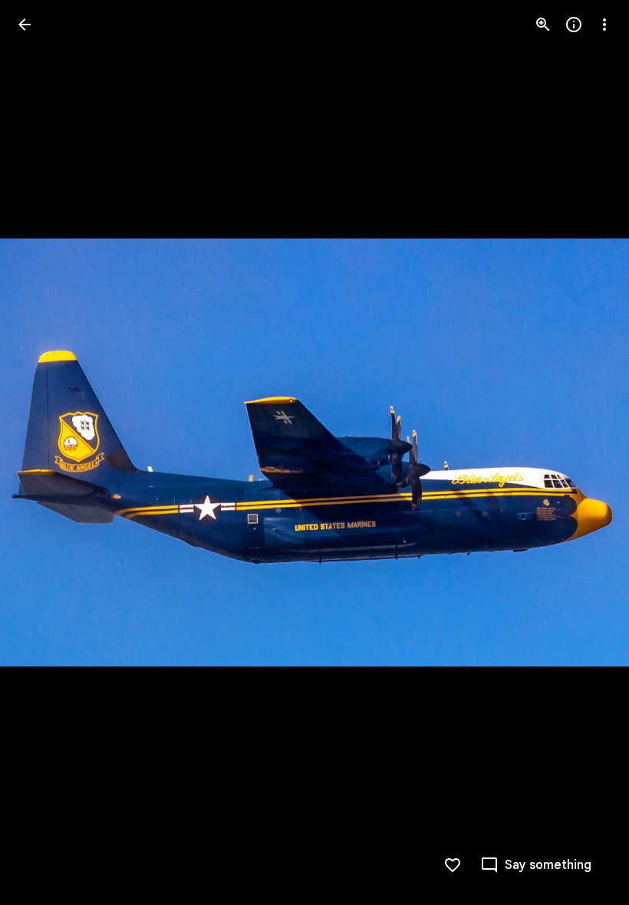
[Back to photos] (24, 24)
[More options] (604, 24)
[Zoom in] (543, 24)
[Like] (452, 865)
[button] (42, 452)
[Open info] (573, 24)
